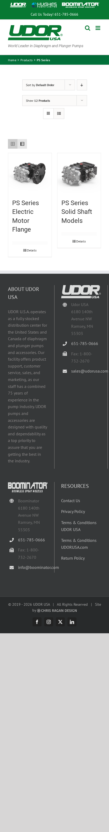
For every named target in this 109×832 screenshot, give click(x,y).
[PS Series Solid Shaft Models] (79, 173)
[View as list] (59, 113)
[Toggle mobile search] (87, 28)
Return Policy (73, 558)
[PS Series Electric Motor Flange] (30, 173)
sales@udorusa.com (86, 371)
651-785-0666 (66, 14)
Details (32, 250)
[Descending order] (82, 84)
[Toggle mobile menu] (98, 28)
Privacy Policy (73, 511)
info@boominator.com (33, 567)
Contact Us (70, 500)
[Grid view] (12, 144)
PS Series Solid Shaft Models (76, 211)
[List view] (22, 144)
